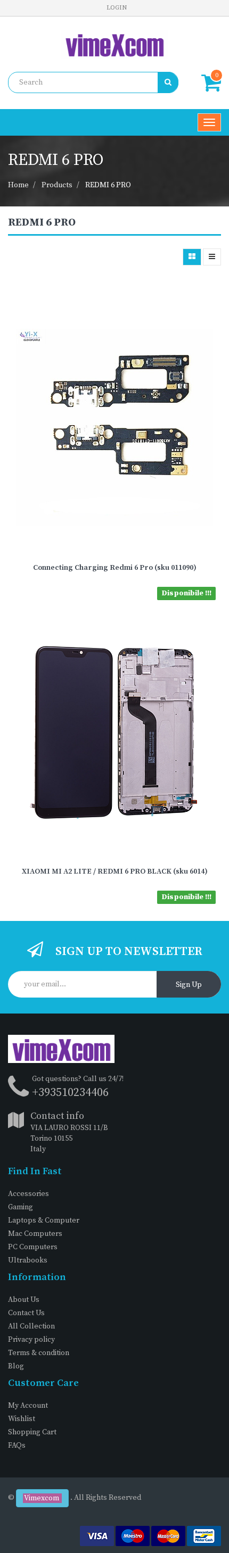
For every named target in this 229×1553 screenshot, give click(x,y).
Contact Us (26, 1313)
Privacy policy (31, 1339)
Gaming (20, 1207)
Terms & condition (38, 1353)
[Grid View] (192, 256)
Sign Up (189, 985)
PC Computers (33, 1247)
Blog (16, 1366)
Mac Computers (35, 1234)
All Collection (31, 1326)
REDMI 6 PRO (108, 185)
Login (117, 8)
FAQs (17, 1445)
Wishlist (21, 1419)
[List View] (212, 256)
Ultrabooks (27, 1260)
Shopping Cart (32, 1432)
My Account (28, 1405)
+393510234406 (70, 1092)
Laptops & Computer (43, 1220)
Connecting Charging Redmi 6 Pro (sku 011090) (115, 567)
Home (18, 185)
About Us (23, 1300)
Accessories (28, 1194)
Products (57, 185)
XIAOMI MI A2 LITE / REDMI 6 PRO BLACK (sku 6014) (115, 871)
